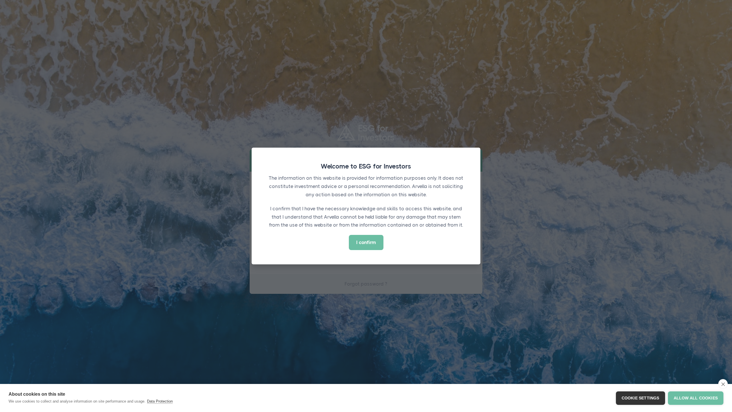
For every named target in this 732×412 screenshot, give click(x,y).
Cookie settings (640, 398)
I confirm (366, 242)
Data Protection (160, 401)
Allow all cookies (696, 398)
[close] (723, 384)
